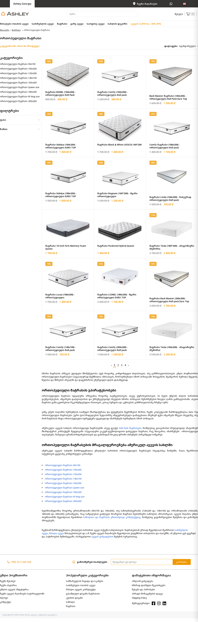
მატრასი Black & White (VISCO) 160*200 (119, 144)
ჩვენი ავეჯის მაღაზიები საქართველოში (22, 593)
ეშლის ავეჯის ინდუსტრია (14, 589)
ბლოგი (4, 597)
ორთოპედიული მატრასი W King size (20, 96)
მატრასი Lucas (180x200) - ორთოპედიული (60, 296)
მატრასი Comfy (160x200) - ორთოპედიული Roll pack (112, 93)
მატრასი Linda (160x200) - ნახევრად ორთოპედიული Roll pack (170, 198)
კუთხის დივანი (74, 597)
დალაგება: (171, 46)
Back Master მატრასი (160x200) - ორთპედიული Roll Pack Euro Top (168, 97)
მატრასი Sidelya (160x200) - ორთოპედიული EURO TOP (60, 146)
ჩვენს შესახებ (7, 581)
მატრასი (62, 23)
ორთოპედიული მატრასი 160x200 (18, 82)
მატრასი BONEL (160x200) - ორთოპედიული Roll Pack (60, 93)
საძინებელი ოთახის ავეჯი (80, 585)
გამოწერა (181, 562)
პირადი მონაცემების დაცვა (147, 593)
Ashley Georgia (22, 3)
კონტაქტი (5, 601)
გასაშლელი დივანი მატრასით (83, 593)
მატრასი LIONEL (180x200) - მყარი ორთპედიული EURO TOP (116, 296)
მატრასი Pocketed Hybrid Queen (115, 245)
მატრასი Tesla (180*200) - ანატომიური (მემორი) (171, 247)
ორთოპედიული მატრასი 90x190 (17, 64)
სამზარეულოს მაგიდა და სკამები (84, 581)
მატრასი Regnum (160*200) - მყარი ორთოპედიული (117, 195)
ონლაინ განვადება (142, 581)
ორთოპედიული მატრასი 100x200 (18, 68)
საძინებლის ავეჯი (43, 23)
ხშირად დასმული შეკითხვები (148, 585)
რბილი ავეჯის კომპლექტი (81, 589)
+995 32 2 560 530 (20, 562)
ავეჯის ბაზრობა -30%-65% (145, 23)
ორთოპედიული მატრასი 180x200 (18, 91)
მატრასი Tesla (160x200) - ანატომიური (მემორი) (171, 349)
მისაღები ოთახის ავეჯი (14, 23)
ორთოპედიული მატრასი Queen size (19, 87)
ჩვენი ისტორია (8, 585)
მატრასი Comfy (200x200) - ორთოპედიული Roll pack (112, 349)
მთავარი (4, 30)
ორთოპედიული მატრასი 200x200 (18, 101)
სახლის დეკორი (117, 23)
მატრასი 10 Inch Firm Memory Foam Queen (65, 247)
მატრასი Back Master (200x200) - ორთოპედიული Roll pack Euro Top (169, 300)
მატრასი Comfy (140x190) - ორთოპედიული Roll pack (60, 349)
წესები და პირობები (143, 589)
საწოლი (70, 601)
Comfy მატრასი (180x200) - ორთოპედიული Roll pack (164, 146)
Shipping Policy (139, 597)
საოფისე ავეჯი (96, 23)
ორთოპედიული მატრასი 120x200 (18, 73)
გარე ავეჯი (77, 23)
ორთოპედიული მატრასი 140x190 (18, 77)
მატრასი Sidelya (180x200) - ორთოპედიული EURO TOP (60, 195)
